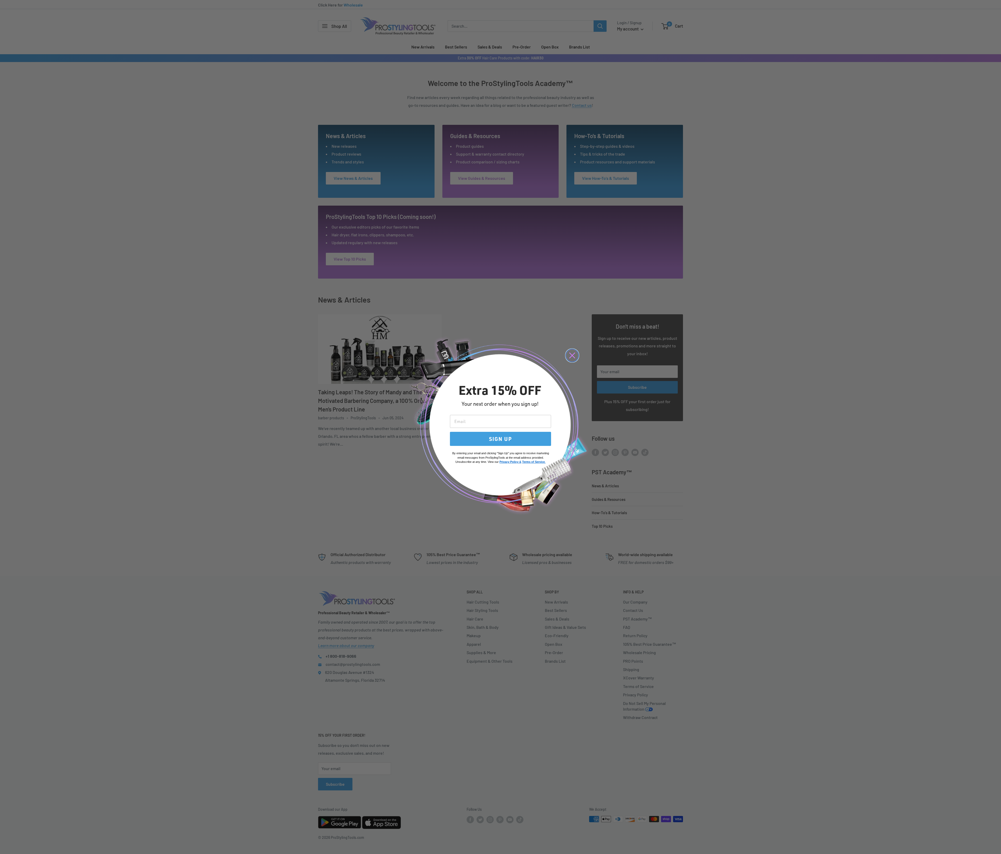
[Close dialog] (572, 355)
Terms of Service (533, 461)
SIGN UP (500, 438)
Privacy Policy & (510, 461)
